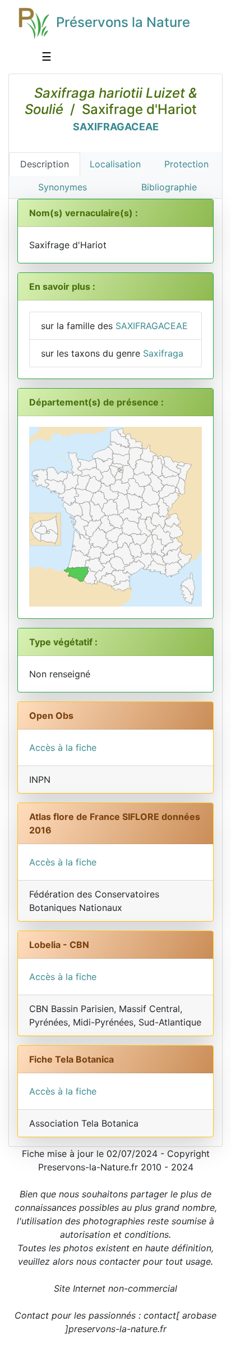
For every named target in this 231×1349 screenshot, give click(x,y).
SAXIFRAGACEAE (116, 127)
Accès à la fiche (62, 747)
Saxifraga (163, 353)
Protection (186, 164)
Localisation (115, 164)
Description (44, 164)
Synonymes (62, 187)
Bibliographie (169, 187)
